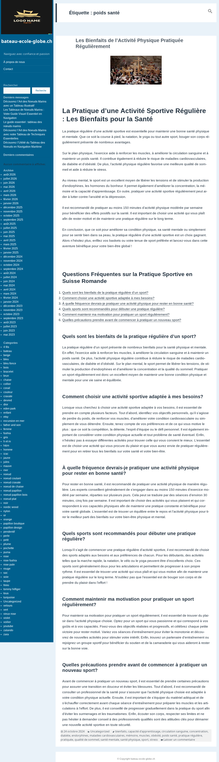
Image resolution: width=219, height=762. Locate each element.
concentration (198, 731)
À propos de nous (14, 62)
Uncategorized (12, 601)
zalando (8, 630)
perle (6, 535)
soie (6, 576)
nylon (6, 511)
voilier (7, 622)
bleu (6, 359)
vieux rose (9, 613)
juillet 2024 (10, 277)
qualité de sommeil (87, 739)
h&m (6, 445)
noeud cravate (12, 482)
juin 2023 (9, 330)
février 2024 (10, 297)
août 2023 (9, 322)
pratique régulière (190, 735)
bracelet (8, 371)
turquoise (9, 597)
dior (5, 404)
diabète (65, 735)
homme (7, 449)
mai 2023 (9, 334)
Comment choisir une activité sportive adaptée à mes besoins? (108, 298)
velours (7, 605)
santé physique (130, 739)
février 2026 (10, 199)
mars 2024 (9, 293)
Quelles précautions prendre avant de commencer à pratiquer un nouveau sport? (121, 320)
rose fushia (10, 560)
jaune (6, 457)
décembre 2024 (12, 256)
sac (5, 572)
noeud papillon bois (15, 494)
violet (6, 617)
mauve (7, 466)
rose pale (9, 564)
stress (154, 739)
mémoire (132, 735)
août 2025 (9, 223)
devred (7, 400)
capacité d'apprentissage (144, 731)
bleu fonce (9, 363)
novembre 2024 (12, 260)
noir (5, 503)
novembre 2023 (12, 310)
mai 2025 (9, 236)
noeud (7, 474)
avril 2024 (9, 289)
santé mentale (110, 739)
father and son (12, 425)
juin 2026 (9, 182)
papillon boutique (13, 523)
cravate (7, 396)
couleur (7, 392)
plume (7, 544)
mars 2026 (9, 195)
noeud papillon (12, 490)
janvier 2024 (10, 301)
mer (5, 470)
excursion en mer (13, 420)
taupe (6, 580)
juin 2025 (9, 232)
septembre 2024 (13, 269)
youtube (8, 626)
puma (6, 552)
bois (6, 367)
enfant (7, 412)
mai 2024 (9, 285)
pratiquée (67, 739)
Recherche (41, 90)
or (4, 515)
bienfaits (121, 731)
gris (5, 437)
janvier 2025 (10, 252)
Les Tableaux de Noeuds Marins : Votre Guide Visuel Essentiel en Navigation (23, 113)
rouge (6, 568)
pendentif (9, 531)
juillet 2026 (10, 178)
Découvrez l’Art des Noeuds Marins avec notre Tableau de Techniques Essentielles (24, 134)
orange (7, 519)
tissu (6, 585)
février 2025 (10, 248)
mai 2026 (9, 186)
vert (5, 609)
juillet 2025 (10, 227)
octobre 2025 (11, 215)
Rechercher (10, 85)
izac (5, 453)
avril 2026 (9, 191)
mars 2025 (9, 244)
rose (6, 556)
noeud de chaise (13, 486)
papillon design (12, 527)
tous (6, 593)
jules (6, 461)
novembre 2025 (12, 211)
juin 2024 (9, 281)
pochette (8, 548)
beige (6, 355)
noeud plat (9, 498)
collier (7, 383)
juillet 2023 (10, 326)
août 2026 (9, 174)
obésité (156, 735)
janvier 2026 (10, 203)
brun (6, 375)
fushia (7, 433)
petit (6, 539)
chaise (7, 379)
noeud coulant (12, 478)
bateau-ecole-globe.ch (26, 41)
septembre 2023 (13, 318)
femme (7, 429)
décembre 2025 (12, 207)
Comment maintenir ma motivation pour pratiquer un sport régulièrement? (116, 314)
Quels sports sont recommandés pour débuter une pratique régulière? (113, 309)
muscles (144, 735)
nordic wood (10, 507)
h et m (7, 441)
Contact (8, 69)
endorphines (80, 735)
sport (145, 739)
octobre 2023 (11, 314)
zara (6, 634)
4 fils (6, 347)
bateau (7, 351)
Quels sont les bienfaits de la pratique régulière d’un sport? (105, 292)
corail (6, 388)
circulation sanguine (175, 731)
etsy (5, 416)
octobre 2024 (11, 264)
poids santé (169, 735)
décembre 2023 (12, 305)
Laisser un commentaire (179, 739)
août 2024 (9, 273)
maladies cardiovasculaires (107, 735)
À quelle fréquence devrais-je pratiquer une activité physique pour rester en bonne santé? (128, 303)
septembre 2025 (13, 219)
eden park (9, 408)
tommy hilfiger (11, 589)
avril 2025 (9, 240)
